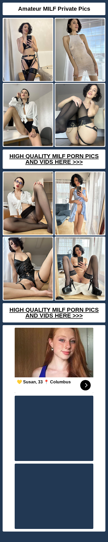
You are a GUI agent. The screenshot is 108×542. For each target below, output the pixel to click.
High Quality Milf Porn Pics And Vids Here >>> (54, 159)
